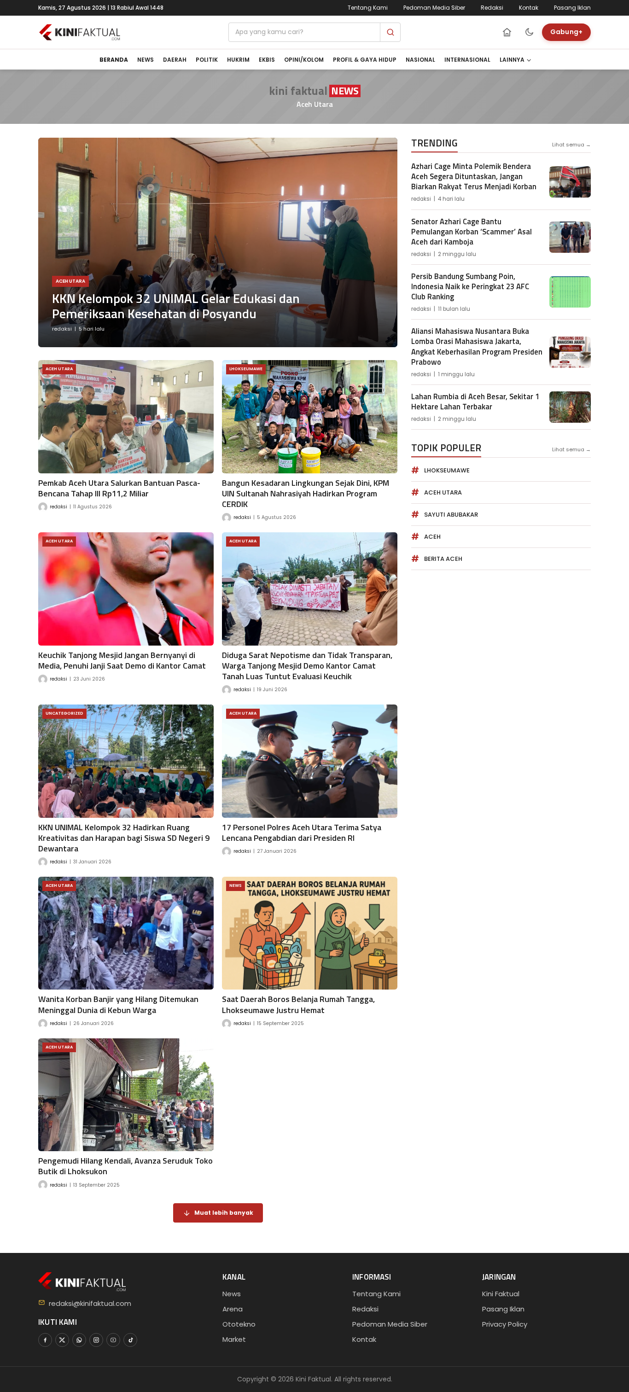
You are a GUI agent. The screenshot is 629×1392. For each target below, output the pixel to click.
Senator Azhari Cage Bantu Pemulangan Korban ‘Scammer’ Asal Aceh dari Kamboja (471, 231)
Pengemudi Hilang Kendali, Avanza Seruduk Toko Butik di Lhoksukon (125, 1165)
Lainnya (512, 60)
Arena (232, 1309)
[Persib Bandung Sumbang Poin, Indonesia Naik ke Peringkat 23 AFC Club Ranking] (570, 292)
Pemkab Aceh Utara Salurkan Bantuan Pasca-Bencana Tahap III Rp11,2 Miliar (119, 488)
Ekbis (267, 60)
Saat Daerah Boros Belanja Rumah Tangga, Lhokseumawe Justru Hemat (298, 1004)
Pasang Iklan (572, 8)
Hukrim (238, 60)
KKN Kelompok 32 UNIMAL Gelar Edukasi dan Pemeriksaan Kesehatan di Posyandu (176, 305)
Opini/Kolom (304, 60)
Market (234, 1339)
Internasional (467, 60)
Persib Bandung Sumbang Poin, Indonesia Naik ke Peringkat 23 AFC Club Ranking (470, 286)
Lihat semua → (571, 144)
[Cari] (390, 32)
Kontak (528, 8)
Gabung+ (566, 31)
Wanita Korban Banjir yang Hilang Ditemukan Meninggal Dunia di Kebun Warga (118, 1004)
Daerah (174, 60)
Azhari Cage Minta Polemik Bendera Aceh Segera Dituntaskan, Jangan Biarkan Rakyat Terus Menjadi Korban (473, 176)
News (145, 60)
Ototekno (239, 1324)
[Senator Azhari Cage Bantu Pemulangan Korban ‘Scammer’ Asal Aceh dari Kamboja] (570, 237)
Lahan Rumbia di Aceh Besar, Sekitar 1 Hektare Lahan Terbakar (475, 401)
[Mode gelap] (529, 32)
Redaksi (492, 8)
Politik (207, 60)
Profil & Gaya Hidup (364, 60)
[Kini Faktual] (79, 32)
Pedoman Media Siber (434, 8)
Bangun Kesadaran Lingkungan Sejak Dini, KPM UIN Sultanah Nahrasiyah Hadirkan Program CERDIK (305, 493)
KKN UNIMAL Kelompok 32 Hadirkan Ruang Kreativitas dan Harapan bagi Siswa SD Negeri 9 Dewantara (124, 838)
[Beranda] (507, 32)
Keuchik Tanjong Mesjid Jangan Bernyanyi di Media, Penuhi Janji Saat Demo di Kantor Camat (122, 660)
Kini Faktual (500, 1294)
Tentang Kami (368, 8)
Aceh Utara (70, 281)
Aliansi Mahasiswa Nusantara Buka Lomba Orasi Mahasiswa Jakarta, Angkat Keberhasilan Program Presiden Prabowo (476, 346)
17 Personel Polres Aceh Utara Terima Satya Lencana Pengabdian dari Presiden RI (301, 832)
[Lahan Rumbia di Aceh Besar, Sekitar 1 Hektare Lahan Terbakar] (570, 407)
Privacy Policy (504, 1324)
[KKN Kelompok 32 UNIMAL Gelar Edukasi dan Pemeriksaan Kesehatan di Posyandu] (217, 242)
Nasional (420, 60)
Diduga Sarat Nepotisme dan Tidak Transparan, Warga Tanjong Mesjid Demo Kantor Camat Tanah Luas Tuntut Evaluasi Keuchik (307, 665)
